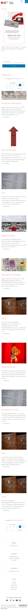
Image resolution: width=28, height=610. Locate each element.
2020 (4, 453)
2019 (4, 497)
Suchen (14, 66)
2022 (4, 318)
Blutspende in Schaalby (11, 275)
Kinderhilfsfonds (8, 367)
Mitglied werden (8, 235)
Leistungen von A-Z (14, 571)
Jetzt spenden (14, 545)
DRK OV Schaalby (9, 150)
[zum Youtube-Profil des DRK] (17, 600)
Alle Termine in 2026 (10, 410)
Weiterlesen (7, 117)
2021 (4, 193)
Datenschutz (14, 585)
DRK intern (14, 589)
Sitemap (14, 584)
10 (23, 85)
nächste (19, 88)
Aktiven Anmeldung (14, 558)
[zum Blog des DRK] (20, 600)
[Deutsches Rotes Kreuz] (4, 3)
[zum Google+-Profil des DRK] (13, 600)
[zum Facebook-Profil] (7, 600)
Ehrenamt (14, 560)
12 (11, 88)
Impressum (14, 587)
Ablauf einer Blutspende (11, 103)
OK (22, 605)
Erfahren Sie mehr (4, 608)
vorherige (12, 83)
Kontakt (14, 582)
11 (7, 88)
